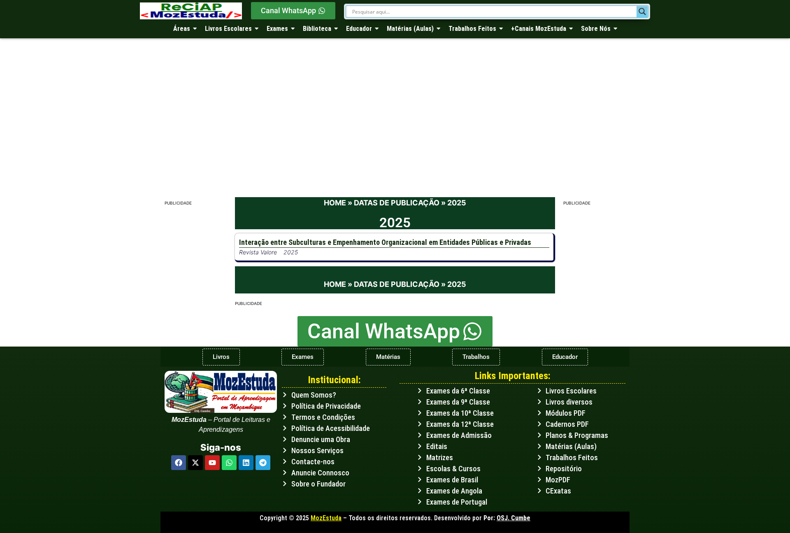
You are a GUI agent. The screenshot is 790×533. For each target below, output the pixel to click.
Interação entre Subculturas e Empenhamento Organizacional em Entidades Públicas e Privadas (385, 242)
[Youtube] (212, 462)
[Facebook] (178, 462)
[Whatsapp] (229, 462)
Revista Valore (258, 252)
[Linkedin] (246, 462)
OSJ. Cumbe (513, 518)
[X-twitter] (195, 462)
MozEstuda (326, 518)
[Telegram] (263, 462)
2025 (290, 252)
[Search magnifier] (642, 11)
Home (335, 202)
